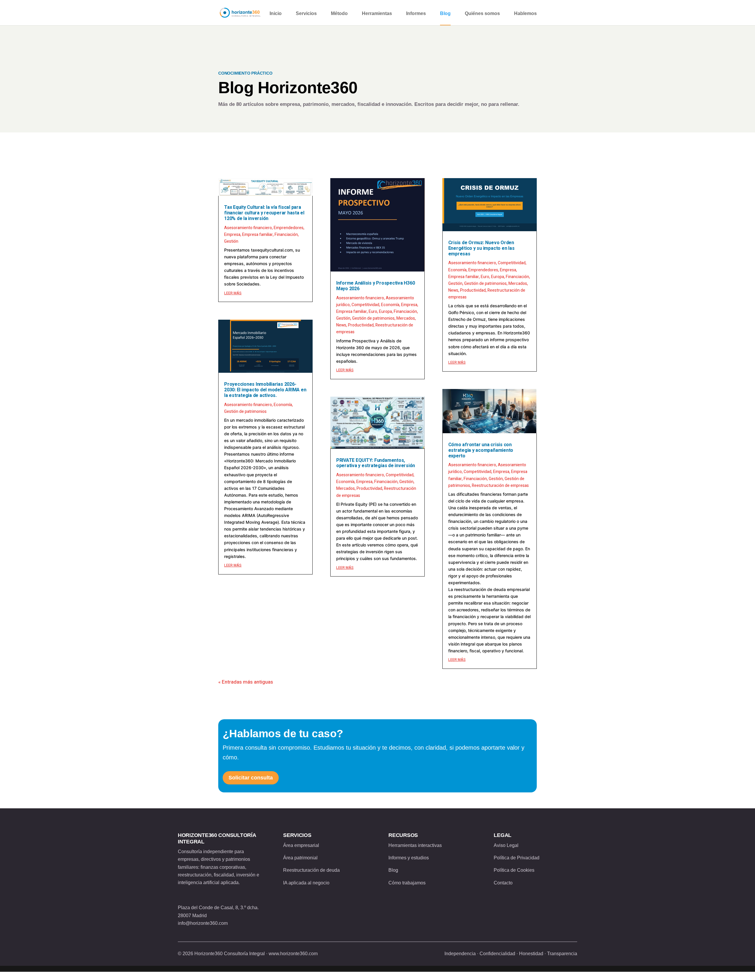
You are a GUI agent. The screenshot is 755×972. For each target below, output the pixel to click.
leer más (233, 293)
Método (339, 13)
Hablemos (525, 13)
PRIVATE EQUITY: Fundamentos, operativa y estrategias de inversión (375, 463)
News (341, 325)
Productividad (361, 325)
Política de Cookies (514, 870)
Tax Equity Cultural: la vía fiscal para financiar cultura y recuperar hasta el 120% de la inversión (264, 213)
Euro (373, 311)
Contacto (503, 882)
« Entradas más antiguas (245, 682)
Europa (385, 311)
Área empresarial (301, 845)
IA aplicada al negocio (306, 882)
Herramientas (377, 13)
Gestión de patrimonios (245, 411)
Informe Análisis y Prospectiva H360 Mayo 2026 (375, 286)
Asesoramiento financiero (248, 228)
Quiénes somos (482, 13)
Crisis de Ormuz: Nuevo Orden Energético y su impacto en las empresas (481, 248)
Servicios (306, 13)
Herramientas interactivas (415, 845)
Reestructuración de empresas (500, 485)
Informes (416, 13)
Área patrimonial (300, 857)
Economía (283, 405)
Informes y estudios (408, 857)
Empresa (232, 234)
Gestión (231, 241)
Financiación (286, 234)
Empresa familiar (257, 234)
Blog (445, 13)
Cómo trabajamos (407, 882)
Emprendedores (288, 228)
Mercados (405, 318)
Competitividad (365, 305)
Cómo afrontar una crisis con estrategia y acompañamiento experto (480, 450)
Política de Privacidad (516, 857)
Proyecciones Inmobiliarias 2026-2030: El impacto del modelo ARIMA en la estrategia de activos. (265, 390)
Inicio (276, 13)
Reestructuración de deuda (311, 870)
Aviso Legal (506, 845)
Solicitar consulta (251, 778)
